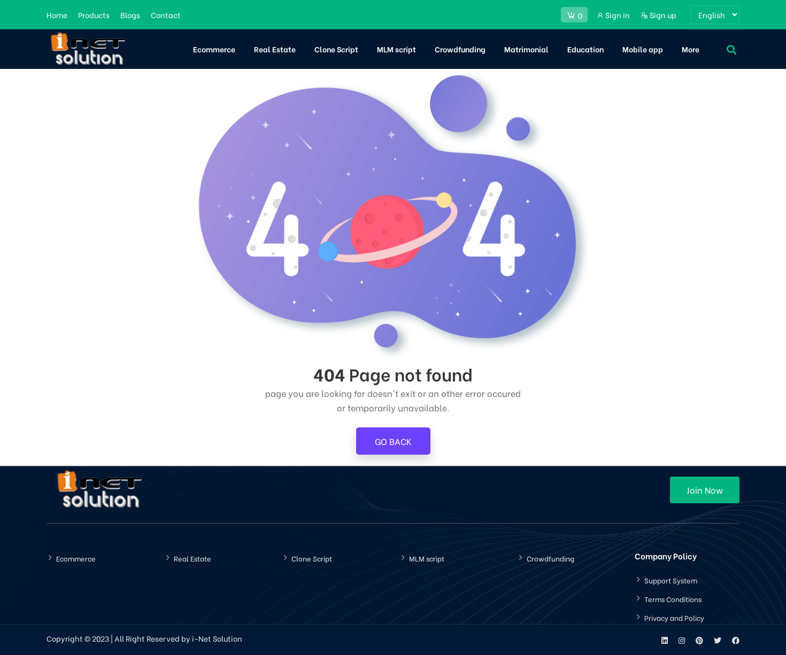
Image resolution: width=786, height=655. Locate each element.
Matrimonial (526, 48)
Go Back (393, 441)
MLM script (396, 48)
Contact (166, 14)
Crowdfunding (460, 48)
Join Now (705, 490)
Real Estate (275, 48)
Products (94, 14)
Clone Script (336, 48)
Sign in (617, 14)
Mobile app (642, 48)
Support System (670, 580)
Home (57, 14)
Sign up (662, 14)
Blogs (130, 14)
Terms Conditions (673, 599)
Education (585, 48)
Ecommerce (214, 48)
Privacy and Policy (674, 617)
